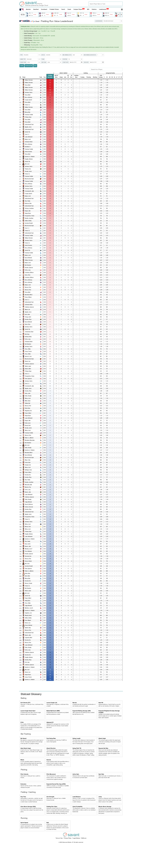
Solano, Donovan (29, 507)
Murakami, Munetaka (30, 440)
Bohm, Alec (27, 573)
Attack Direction (51, 748)
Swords (49, 760)
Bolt (48, 822)
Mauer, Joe (27, 309)
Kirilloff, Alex (28, 627)
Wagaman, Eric (28, 410)
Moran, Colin (28, 526)
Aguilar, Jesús (28, 127)
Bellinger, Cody (28, 470)
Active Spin (76, 774)
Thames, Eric (28, 169)
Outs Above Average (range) (30, 31)
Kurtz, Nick (27, 314)
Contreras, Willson (29, 272)
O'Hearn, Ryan (28, 117)
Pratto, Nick (27, 462)
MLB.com (84, 838)
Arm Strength (50, 796)
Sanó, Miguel (28, 620)
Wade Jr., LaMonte (29, 438)
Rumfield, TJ (27, 146)
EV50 (22, 722)
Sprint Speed (24, 822)
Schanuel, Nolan (28, 142)
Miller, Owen (27, 401)
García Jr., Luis (28, 356)
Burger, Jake (27, 211)
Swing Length (76, 738)
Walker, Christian (29, 80)
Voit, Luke (27, 662)
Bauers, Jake (28, 492)
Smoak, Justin (28, 171)
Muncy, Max (27, 112)
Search (63, 9)
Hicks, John (27, 393)
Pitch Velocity (24, 774)
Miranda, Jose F (28, 549)
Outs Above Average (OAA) (28, 806)
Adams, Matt (28, 368)
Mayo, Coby (27, 460)
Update (21, 65)
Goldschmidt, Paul (29, 124)
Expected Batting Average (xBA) (82, 711)
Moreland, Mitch (28, 294)
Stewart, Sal (28, 465)
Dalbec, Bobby (28, 220)
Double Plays (27, 42)
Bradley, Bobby (28, 336)
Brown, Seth (28, 425)
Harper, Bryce (28, 213)
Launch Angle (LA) (52, 702)
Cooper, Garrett (28, 100)
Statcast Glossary (31, 694)
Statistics (94, 9)
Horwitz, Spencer (29, 267)
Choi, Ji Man (28, 349)
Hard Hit (101, 702)
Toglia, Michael (28, 502)
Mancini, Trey (28, 487)
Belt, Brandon (28, 265)
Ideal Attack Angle (26, 748)
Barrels (75, 702)
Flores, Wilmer (28, 297)
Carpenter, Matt (28, 637)
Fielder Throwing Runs (29, 33)
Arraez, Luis (27, 361)
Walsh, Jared (28, 366)
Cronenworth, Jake (29, 191)
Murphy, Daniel (28, 615)
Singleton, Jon (28, 613)
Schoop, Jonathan (29, 208)
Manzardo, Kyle (28, 484)
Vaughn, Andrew (29, 159)
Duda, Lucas (28, 423)
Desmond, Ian (28, 556)
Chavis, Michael (28, 625)
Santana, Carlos (28, 92)
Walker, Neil (27, 403)
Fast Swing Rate (51, 738)
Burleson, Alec (28, 203)
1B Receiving (27, 45)
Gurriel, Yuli (27, 132)
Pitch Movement (51, 774)
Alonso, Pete (28, 287)
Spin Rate (101, 774)
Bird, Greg (27, 334)
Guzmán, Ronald (29, 223)
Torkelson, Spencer (29, 307)
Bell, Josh (27, 164)
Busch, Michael (28, 257)
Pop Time (23, 796)
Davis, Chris (27, 275)
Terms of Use (59, 838)
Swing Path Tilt (77, 748)
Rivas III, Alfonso (29, 504)
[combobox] (106, 4)
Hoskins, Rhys (28, 319)
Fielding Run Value (52, 806)
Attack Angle (102, 738)
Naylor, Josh (28, 139)
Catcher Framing (28, 38)
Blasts (22, 760)
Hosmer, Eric (28, 475)
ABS (88, 9)
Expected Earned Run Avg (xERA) (56, 784)
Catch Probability (77, 806)
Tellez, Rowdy (28, 396)
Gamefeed (36, 9)
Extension (23, 784)
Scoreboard (44, 9)
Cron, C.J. (27, 134)
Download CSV (28, 65)
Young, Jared (28, 317)
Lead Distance (77, 796)
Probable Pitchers (54, 9)
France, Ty (27, 104)
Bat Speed (23, 738)
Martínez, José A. (29, 608)
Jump (100, 796)
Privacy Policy (68, 838)
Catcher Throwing (28, 40)
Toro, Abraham (28, 551)
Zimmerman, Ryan (29, 331)
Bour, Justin (27, 544)
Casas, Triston (28, 351)
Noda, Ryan (27, 408)
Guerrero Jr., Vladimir (30, 156)
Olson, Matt (27, 85)
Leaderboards (103, 9)
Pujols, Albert (28, 413)
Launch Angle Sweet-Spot (28, 711)
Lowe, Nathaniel (28, 137)
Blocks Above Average (105, 806)
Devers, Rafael (28, 561)
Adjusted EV (50, 722)
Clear (35, 65)
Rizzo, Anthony (28, 97)
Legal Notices (76, 838)
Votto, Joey (27, 270)
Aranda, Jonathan (29, 218)
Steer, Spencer (28, 378)
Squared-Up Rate (103, 748)
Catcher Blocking (28, 35)
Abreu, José (28, 398)
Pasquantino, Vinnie (29, 216)
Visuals (69, 9)
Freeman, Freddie (29, 114)
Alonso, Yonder (28, 583)
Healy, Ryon (27, 600)
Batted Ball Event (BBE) (53, 711)
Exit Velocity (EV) (25, 702)
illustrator (28, 9)
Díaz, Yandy (27, 201)
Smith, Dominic (28, 151)
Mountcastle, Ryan (29, 179)
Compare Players (77, 9)
